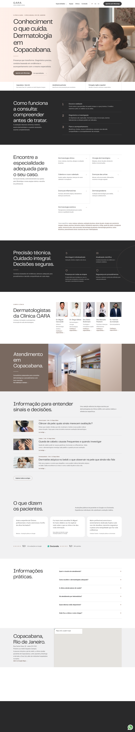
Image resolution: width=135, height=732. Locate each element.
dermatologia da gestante (90, 227)
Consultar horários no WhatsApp (90, 685)
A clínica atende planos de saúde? (70, 588)
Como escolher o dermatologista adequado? (73, 580)
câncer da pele (100, 223)
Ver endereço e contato (20, 382)
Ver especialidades (40, 73)
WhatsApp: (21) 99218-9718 (91, 719)
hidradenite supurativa (92, 225)
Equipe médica (29, 724)
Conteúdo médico (18, 724)
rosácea (74, 223)
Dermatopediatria (46, 725)
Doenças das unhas (46, 720)
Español (21, 727)
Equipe (71, 4)
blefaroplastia (93, 229)
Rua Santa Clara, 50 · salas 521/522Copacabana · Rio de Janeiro (91, 715)
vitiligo (101, 225)
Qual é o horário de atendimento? (70, 571)
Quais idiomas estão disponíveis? (70, 605)
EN (95, 3)
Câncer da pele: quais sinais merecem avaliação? (66, 423)
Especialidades (61, 4)
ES (98, 3)
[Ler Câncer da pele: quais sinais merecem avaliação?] (23, 426)
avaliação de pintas (89, 223)
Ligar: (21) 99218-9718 (89, 721)
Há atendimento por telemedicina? (70, 596)
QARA (19, 3)
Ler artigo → (42, 432)
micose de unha (67, 227)
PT (92, 3)
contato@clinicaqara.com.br (91, 723)
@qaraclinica (87, 728)
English (15, 727)
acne (70, 223)
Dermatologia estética (47, 727)
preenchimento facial (71, 229)
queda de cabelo (109, 225)
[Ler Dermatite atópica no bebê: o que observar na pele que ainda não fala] (23, 462)
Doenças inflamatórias (47, 723)
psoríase (71, 225)
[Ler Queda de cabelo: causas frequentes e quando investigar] (23, 444)
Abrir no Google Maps (20, 661)
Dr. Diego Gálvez (75, 319)
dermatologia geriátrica (105, 227)
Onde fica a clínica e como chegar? (70, 613)
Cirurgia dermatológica (47, 716)
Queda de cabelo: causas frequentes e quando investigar (70, 442)
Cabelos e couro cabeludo (48, 718)
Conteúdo (85, 4)
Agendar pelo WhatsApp (23, 73)
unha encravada (77, 227)
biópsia (66, 225)
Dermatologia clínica (46, 713)
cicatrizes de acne (83, 229)
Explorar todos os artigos (23, 478)
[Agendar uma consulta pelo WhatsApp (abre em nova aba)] (130, 727)
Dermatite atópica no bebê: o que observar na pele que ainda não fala (77, 460)
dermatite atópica (79, 225)
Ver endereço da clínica (112, 685)
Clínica (77, 4)
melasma (80, 223)
